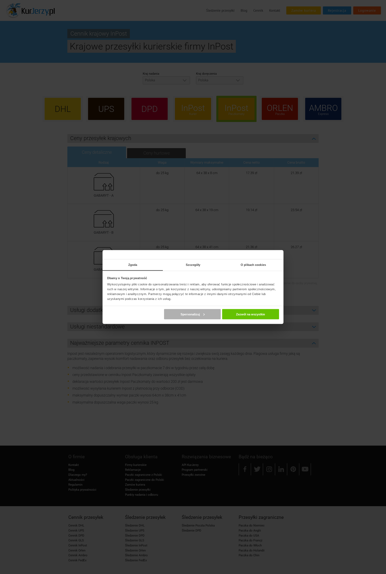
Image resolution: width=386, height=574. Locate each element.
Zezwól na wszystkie (250, 314)
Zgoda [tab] (132, 264)
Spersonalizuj (190, 314)
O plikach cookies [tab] (253, 264)
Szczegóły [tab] (193, 264)
